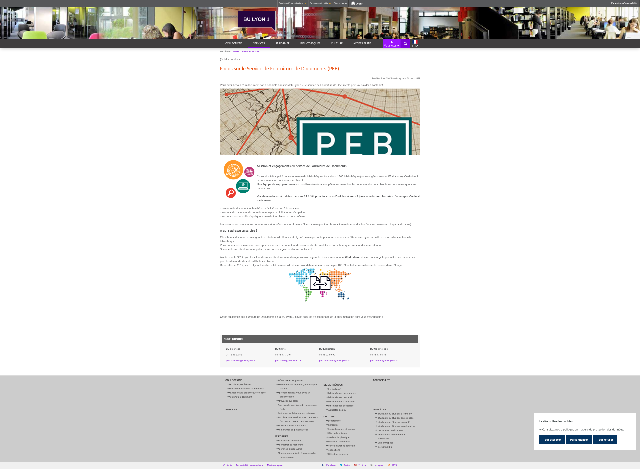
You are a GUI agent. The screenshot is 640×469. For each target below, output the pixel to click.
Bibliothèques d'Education (341, 401)
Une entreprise (385, 442)
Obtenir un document (241, 396)
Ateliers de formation (290, 440)
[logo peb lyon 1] (238, 179)
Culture (337, 43)
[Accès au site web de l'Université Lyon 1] (357, 3)
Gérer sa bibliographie (290, 448)
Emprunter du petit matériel (293, 429)
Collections (233, 43)
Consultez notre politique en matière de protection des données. (583, 429)
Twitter (347, 465)
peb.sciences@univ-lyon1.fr (240, 360)
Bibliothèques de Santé (340, 397)
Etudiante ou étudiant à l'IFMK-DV (395, 413)
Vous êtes (379, 409)
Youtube (362, 465)
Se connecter (340, 3)
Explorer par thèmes (241, 384)
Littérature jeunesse (338, 454)
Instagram (379, 465)
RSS (394, 465)
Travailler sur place (288, 400)
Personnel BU (385, 446)
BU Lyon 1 (256, 19)
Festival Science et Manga (341, 429)
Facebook (331, 465)
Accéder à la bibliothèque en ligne (248, 392)
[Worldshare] (320, 285)
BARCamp (333, 424)
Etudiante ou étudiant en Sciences (396, 417)
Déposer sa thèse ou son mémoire (297, 413)
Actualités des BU (337, 409)
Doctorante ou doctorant (390, 430)
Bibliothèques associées (341, 405)
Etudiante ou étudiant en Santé (394, 422)
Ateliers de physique (339, 437)
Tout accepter (552, 440)
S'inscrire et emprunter (291, 380)
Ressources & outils (319, 3)
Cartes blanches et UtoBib (341, 445)
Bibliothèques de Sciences (342, 393)
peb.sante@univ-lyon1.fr (288, 360)
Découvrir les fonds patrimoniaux (247, 388)
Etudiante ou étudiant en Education (396, 426)
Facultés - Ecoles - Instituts (291, 3)
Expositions (334, 449)
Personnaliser (579, 440)
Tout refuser (605, 440)
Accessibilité (362, 43)
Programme (334, 420)
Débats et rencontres (339, 441)
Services (259, 43)
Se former (283, 43)
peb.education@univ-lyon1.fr (334, 360)
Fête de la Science (337, 433)
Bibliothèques (310, 43)
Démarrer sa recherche (291, 444)
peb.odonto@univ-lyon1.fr (384, 360)
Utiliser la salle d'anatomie (292, 425)
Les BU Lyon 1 (335, 389)
